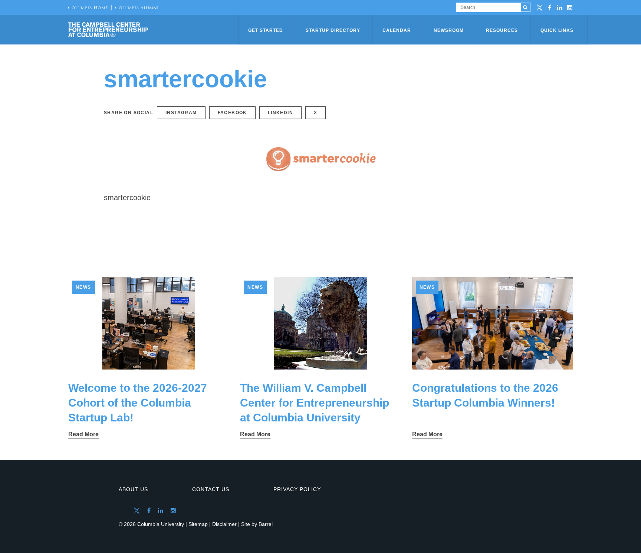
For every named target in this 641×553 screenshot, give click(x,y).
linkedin (280, 112)
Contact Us (210, 489)
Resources (502, 30)
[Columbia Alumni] (134, 7)
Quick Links (556, 30)
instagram (181, 112)
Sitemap (198, 524)
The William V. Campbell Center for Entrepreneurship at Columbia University (314, 403)
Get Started (265, 30)
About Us (133, 489)
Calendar (396, 30)
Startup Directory (333, 30)
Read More (83, 434)
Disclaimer (224, 524)
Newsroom (449, 30)
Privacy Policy (297, 489)
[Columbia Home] (88, 7)
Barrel (266, 524)
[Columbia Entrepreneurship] (154, 30)
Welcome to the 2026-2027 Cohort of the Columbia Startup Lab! (137, 403)
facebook (232, 112)
